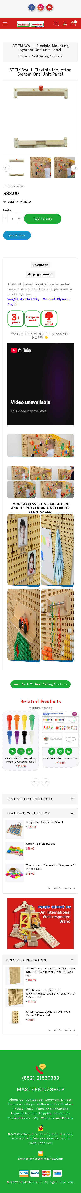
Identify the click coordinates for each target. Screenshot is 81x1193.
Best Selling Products (47, 56)
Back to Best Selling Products (43, 684)
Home (22, 56)
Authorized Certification (55, 1104)
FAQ (36, 1118)
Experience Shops (21, 1104)
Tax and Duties (19, 1118)
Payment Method (23, 1113)
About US (16, 1099)
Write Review (14, 186)
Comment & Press (58, 1099)
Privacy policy (23, 1108)
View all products (62, 888)
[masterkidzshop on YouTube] (49, 6)
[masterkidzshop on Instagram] (40, 6)
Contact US (34, 1099)
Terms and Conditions (52, 1108)
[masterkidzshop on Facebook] (32, 6)
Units (7, 210)
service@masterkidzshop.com (40, 1158)
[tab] (40, 265)
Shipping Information (54, 1113)
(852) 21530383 (40, 1078)
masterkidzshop (40, 1089)
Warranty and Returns (57, 1118)
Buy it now (17, 235)
